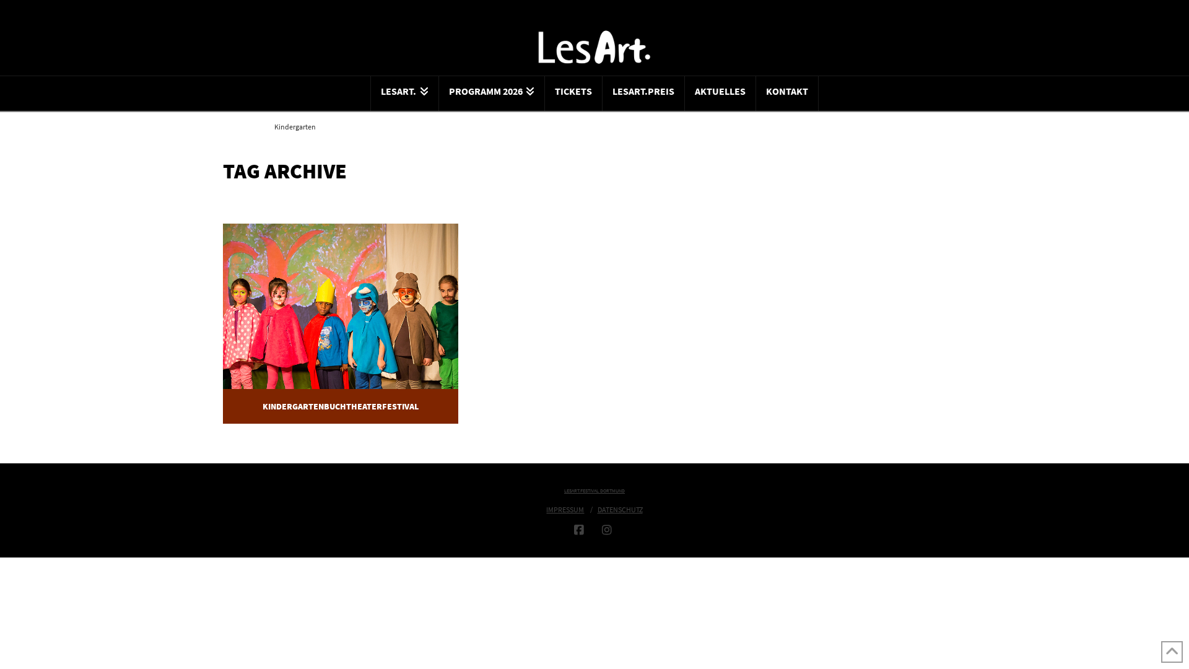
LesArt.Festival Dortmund (594, 491)
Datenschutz (620, 509)
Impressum (565, 509)
